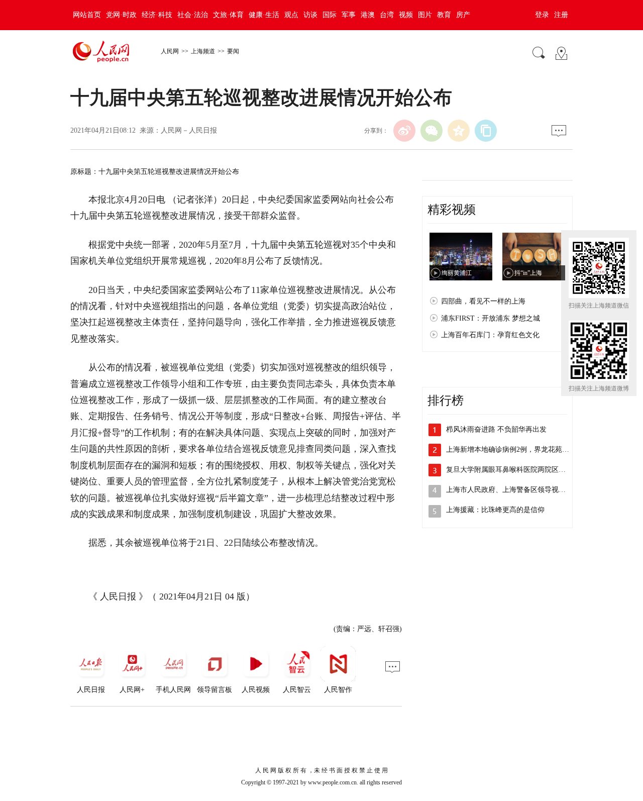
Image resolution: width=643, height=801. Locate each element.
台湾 (387, 15)
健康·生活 (264, 15)
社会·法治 (192, 15)
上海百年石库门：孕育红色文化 (490, 335)
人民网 (170, 51)
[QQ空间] (459, 131)
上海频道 (203, 51)
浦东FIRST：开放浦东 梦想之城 (490, 318)
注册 (561, 15)
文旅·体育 (228, 15)
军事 (349, 15)
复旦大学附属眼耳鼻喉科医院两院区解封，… (516, 469)
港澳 (368, 15)
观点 (291, 15)
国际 (330, 15)
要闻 (233, 51)
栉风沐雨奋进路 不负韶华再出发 (496, 429)
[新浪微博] (404, 131)
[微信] (431, 131)
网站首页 (87, 15)
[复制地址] (486, 131)
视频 (406, 15)
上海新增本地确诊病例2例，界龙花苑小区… (514, 449)
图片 (425, 15)
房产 (463, 15)
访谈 (310, 15)
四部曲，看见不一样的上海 (483, 301)
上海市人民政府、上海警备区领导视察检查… (516, 489)
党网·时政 (121, 15)
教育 (444, 15)
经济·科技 (157, 15)
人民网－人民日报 (189, 130)
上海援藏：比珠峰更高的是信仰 (495, 510)
